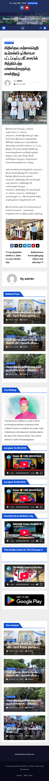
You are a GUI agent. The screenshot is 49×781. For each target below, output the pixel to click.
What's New (9, 42)
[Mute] (37, 473)
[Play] (8, 473)
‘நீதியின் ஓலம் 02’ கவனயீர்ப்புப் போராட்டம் (24, 730)
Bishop (19, 775)
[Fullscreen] (41, 473)
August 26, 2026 (16, 651)
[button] (41, 28)
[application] (24, 464)
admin (19, 81)
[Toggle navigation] (23, 28)
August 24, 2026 (16, 679)
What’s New (28, 775)
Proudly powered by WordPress (17, 766)
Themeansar (24, 769)
